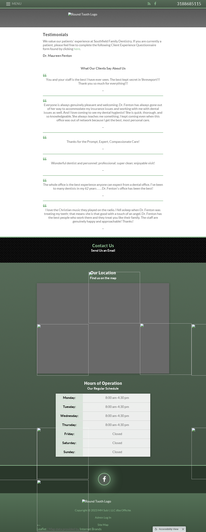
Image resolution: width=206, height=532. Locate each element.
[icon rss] (149, 5)
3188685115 (189, 4)
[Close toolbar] (183, 529)
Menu (17, 3)
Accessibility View (168, 529)
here (77, 49)
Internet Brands (91, 529)
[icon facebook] (155, 5)
